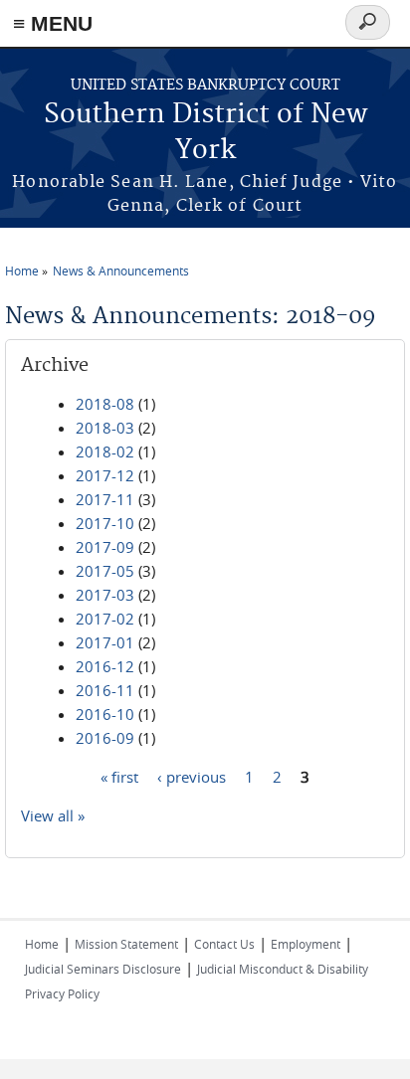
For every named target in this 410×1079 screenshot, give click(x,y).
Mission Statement (126, 944)
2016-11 (105, 690)
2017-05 (105, 571)
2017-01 (105, 642)
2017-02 (105, 619)
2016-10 (105, 714)
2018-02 (105, 451)
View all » (53, 815)
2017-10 (105, 523)
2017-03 (105, 595)
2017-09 (105, 547)
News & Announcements (121, 270)
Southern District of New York (205, 132)
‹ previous (191, 777)
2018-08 (105, 404)
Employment (305, 944)
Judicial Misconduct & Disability (282, 969)
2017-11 (105, 499)
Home (22, 270)
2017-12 (105, 475)
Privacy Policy (62, 993)
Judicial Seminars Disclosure (103, 969)
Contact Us (224, 944)
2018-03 (105, 428)
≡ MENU (53, 23)
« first (119, 777)
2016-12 (105, 666)
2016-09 (105, 738)
